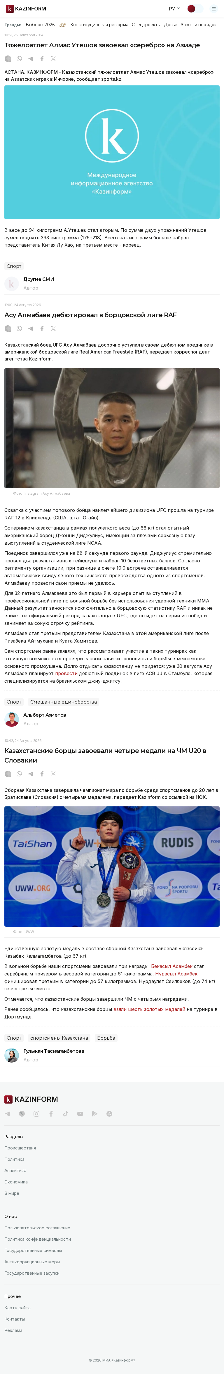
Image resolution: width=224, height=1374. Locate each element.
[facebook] (51, 1114)
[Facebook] (42, 59)
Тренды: (12, 24)
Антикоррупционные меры (32, 1261)
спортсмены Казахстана (59, 1038)
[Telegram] (30, 59)
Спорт (14, 266)
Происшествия (20, 1148)
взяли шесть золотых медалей (149, 1009)
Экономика (16, 1182)
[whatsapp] (19, 59)
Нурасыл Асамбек (176, 974)
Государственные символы (33, 1250)
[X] (53, 59)
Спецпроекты (146, 24)
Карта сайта (17, 1307)
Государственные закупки (32, 1273)
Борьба (106, 1038)
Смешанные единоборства (63, 702)
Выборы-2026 (40, 24)
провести (66, 673)
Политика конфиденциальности (37, 1239)
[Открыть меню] (213, 8)
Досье (170, 24)
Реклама (13, 1330)
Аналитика (15, 1170)
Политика (14, 1159)
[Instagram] (7, 59)
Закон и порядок (199, 24)
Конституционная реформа (99, 24)
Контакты (14, 1319)
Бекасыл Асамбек (171, 966)
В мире (11, 1193)
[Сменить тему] (195, 8)
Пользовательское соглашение (37, 1227)
